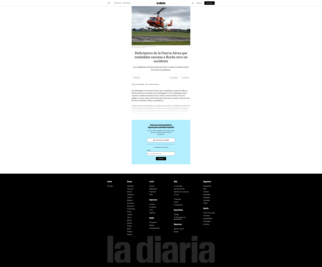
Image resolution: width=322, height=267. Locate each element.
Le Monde (152, 207)
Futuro (129, 212)
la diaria (152, 204)
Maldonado (153, 189)
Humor (176, 202)
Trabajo (129, 232)
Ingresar (199, 3)
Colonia (151, 186)
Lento (151, 210)
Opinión (129, 223)
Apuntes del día (179, 189)
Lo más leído (178, 186)
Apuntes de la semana (181, 192)
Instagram (206, 197)
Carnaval (130, 189)
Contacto (206, 224)
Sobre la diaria (179, 229)
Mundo (129, 220)
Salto (151, 195)
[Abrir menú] (108, 3)
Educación (130, 206)
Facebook (206, 200)
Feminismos (131, 209)
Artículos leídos (154, 228)
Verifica (129, 234)
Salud (129, 229)
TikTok (205, 203)
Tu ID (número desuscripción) (180, 218)
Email (149, 150)
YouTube (206, 192)
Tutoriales (206, 216)
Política (129, 226)
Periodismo (153, 222)
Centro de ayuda (209, 213)
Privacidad (206, 221)
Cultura (129, 197)
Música (151, 225)
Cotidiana (130, 195)
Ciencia (129, 192)
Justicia (129, 214)
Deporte (130, 200)
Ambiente (130, 186)
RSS (204, 189)
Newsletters (207, 186)
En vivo (176, 195)
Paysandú (152, 192)
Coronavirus (117, 3)
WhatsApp (206, 195)
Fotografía (177, 199)
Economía (130, 203)
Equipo (176, 232)
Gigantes (152, 213)
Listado (176, 214)
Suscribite (209, 3)
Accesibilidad (207, 218)
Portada (110, 186)
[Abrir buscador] (193, 3)
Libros (129, 217)
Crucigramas (178, 205)
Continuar (161, 158)
